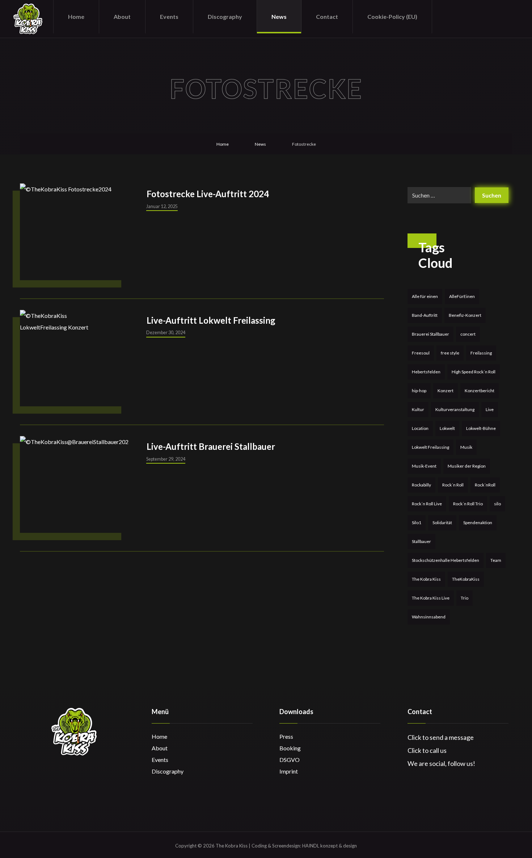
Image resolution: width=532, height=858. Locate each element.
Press (286, 736)
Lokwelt (447, 428)
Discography (167, 771)
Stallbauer (421, 541)
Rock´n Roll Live (427, 503)
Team (495, 560)
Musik (466, 447)
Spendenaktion (477, 522)
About (160, 748)
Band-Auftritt (425, 315)
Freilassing (481, 353)
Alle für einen (425, 296)
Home (159, 736)
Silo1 (416, 522)
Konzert (445, 390)
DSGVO (289, 759)
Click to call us (427, 750)
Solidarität (442, 522)
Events (160, 759)
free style (450, 353)
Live (490, 409)
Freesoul (421, 353)
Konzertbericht (479, 390)
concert (468, 334)
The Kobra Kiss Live (430, 598)
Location (420, 428)
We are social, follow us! (441, 763)
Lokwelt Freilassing (430, 447)
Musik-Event (424, 466)
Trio (464, 598)
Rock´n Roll (453, 485)
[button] (476, 15)
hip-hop (419, 390)
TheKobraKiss (466, 579)
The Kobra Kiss (426, 579)
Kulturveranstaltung (454, 409)
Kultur (418, 409)
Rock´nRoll (485, 485)
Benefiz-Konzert (465, 315)
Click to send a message (441, 737)
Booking (290, 748)
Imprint (288, 771)
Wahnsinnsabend (429, 616)
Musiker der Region (467, 466)
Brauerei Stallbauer (430, 334)
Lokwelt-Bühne (481, 428)
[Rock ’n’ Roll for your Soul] (27, 19)
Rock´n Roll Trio (468, 503)
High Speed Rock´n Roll (473, 371)
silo (497, 503)
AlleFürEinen (462, 296)
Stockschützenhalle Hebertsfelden (445, 560)
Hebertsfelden (426, 371)
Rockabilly (421, 485)
